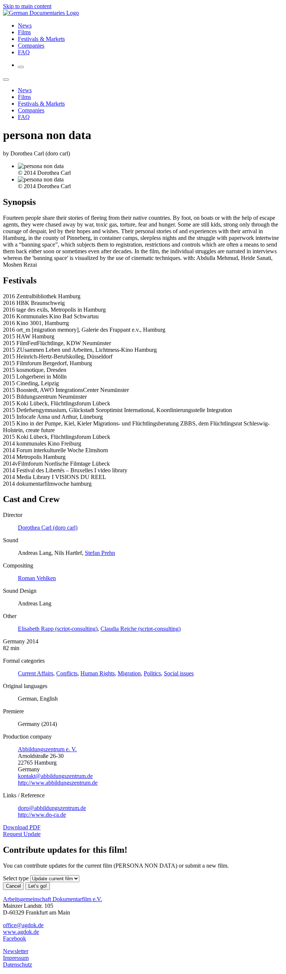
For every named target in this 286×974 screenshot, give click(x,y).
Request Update (22, 834)
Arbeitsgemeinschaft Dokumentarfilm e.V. (52, 899)
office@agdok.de (23, 925)
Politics (152, 673)
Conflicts (66, 673)
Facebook (14, 938)
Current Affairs (35, 673)
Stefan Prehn (100, 553)
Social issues (179, 673)
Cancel (13, 886)
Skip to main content (27, 6)
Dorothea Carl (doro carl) (47, 527)
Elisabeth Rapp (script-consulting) (58, 629)
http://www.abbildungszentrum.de (58, 782)
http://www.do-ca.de (42, 814)
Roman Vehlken (37, 578)
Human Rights (97, 673)
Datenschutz (17, 964)
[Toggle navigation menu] (21, 67)
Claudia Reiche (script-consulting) (141, 629)
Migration (129, 673)
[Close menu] (6, 79)
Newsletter (15, 951)
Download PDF (22, 827)
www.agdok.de (21, 932)
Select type (16, 878)
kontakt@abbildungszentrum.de (55, 776)
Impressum (16, 958)
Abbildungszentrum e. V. (47, 749)
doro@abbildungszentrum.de (52, 808)
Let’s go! (37, 886)
